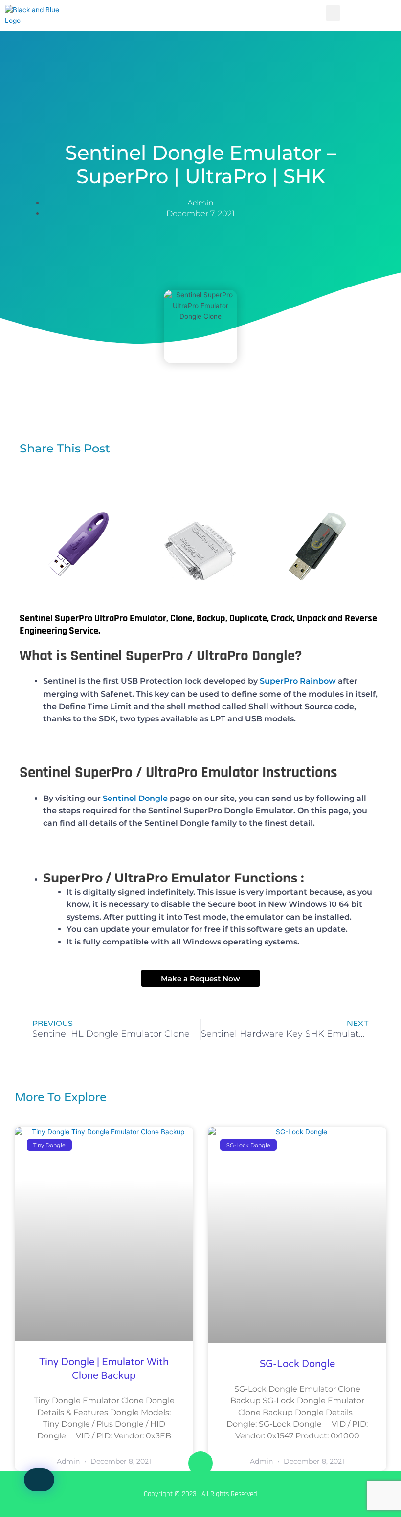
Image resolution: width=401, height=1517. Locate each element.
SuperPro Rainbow (298, 681)
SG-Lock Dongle (297, 1364)
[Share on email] (375, 448)
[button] (333, 13)
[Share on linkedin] (312, 448)
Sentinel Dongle (135, 798)
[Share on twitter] (344, 448)
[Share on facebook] (280, 448)
